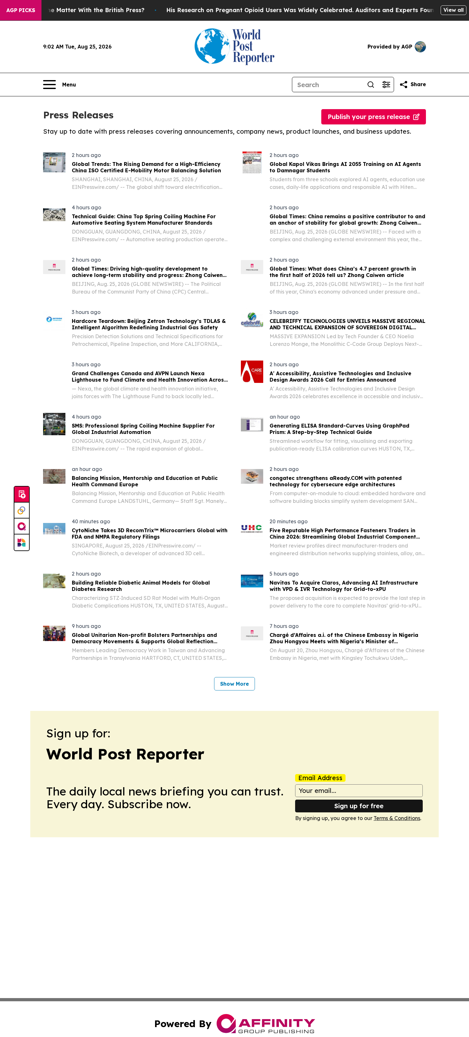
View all (453, 10)
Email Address (320, 778)
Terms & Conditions (397, 818)
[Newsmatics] (21, 542)
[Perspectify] (21, 510)
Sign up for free (358, 806)
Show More (234, 684)
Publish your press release (369, 117)
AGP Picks (20, 10)
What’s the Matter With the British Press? (84, 10)
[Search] (370, 84)
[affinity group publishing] (21, 526)
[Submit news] (21, 495)
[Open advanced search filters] (386, 84)
